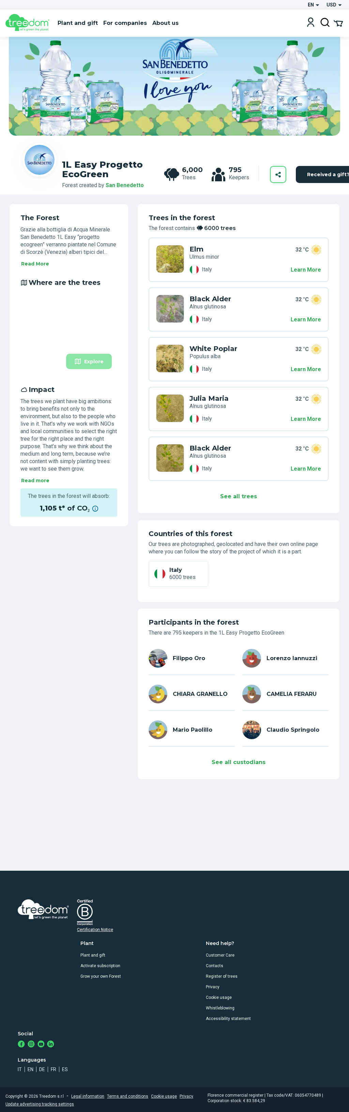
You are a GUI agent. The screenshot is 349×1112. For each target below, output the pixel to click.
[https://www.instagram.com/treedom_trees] (31, 1044)
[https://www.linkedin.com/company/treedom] (50, 1044)
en (30, 1069)
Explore (94, 362)
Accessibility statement (228, 1018)
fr (53, 1069)
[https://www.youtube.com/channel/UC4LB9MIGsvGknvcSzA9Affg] (41, 1044)
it (20, 1069)
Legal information (87, 1096)
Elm (196, 249)
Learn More (306, 269)
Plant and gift (92, 955)
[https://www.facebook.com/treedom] (21, 1044)
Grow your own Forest (100, 976)
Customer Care (220, 955)
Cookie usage (219, 997)
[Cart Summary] (338, 22)
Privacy (212, 987)
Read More (35, 264)
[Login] (311, 23)
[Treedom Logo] (28, 23)
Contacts (214, 965)
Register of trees (222, 976)
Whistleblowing (220, 1008)
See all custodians (238, 762)
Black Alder (210, 299)
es (65, 1069)
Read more (35, 480)
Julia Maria (209, 398)
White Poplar (213, 349)
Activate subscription (100, 965)
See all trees (238, 496)
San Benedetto (125, 185)
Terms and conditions (127, 1096)
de (42, 1069)
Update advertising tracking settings (39, 1104)
